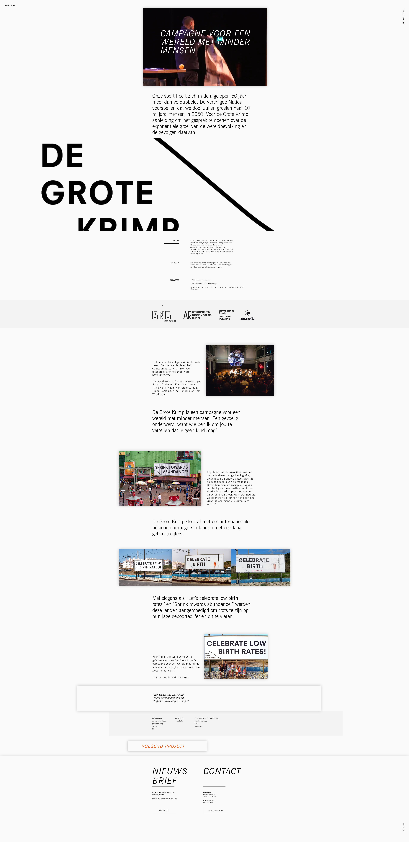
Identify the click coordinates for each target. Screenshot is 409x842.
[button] (403, 16)
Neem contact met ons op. (168, 697)
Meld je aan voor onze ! (164, 798)
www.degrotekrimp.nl (177, 701)
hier (164, 677)
